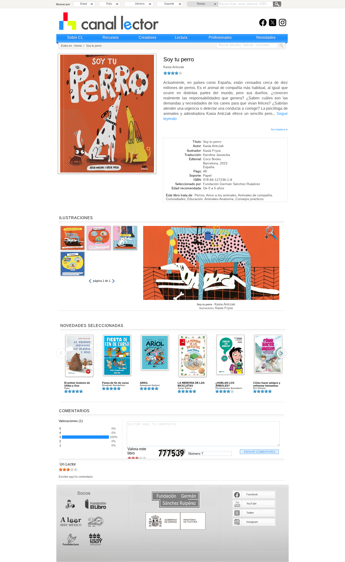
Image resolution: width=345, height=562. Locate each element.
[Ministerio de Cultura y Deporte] (176, 521)
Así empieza (278, 129)
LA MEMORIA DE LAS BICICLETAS (191, 384)
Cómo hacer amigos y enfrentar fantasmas (266, 384)
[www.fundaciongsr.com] (175, 500)
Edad (83, 3)
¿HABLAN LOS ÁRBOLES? (224, 384)
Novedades (266, 37)
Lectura (181, 37)
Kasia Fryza (212, 150)
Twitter (250, 512)
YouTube (251, 503)
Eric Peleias (259, 388)
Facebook (252, 494)
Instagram (252, 521)
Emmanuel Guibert (150, 385)
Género (139, 3)
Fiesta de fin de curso (115, 382)
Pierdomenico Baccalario (228, 388)
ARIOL (144, 382)
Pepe (66, 388)
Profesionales (220, 37)
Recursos (111, 37)
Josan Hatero (185, 388)
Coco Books (212, 159)
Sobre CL (75, 37)
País (109, 3)
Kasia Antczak (173, 67)
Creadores (147, 37)
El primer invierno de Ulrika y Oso (77, 384)
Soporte (169, 3)
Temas (201, 3)
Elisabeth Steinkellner (113, 385)
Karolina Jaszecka (216, 155)
